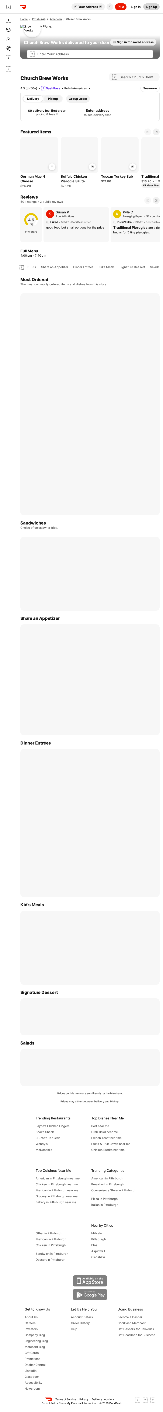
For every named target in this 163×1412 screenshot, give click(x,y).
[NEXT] (156, 200)
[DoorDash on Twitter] (145, 1401)
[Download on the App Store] (90, 1280)
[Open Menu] (8, 7)
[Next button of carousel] (156, 132)
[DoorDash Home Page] (23, 7)
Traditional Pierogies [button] (130, 227)
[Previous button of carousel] (147, 132)
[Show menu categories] (21, 267)
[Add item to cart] (52, 166)
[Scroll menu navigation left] (28, 267)
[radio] (33, 98)
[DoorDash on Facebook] (137, 1401)
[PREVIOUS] (147, 200)
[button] (109, 6)
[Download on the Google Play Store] (90, 1294)
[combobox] (93, 54)
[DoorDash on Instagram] (152, 1401)
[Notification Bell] (110, 6)
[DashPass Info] (57, 114)
